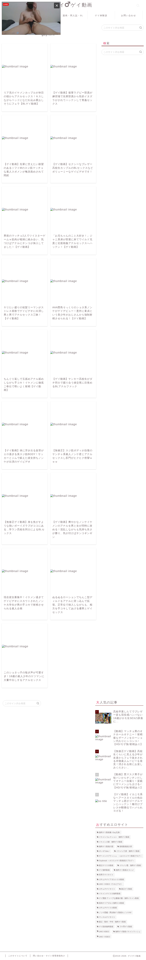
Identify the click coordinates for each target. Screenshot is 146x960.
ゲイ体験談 (101, 15)
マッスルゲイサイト (107, 917)
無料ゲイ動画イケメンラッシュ (127, 932)
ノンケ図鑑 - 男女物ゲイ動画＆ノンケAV (115, 912)
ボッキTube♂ (104, 851)
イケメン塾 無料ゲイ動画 (130, 865)
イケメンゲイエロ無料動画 (109, 894)
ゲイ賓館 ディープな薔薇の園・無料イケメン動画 (119, 898)
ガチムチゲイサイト (107, 889)
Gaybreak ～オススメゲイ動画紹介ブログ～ (116, 861)
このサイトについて (17, 956)
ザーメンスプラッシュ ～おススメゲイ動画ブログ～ (120, 856)
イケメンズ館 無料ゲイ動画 (110, 842)
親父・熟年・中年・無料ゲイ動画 (112, 922)
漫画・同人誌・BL (73, 15)
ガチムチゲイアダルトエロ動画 (111, 879)
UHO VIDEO (104, 932)
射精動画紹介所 (125, 846)
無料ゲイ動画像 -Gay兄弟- (109, 832)
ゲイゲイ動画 (73, 5)
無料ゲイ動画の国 (106, 846)
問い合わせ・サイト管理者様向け (49, 956)
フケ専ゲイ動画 (125, 927)
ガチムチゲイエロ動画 (108, 908)
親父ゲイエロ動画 (106, 865)
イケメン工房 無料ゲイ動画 (127, 851)
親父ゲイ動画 (126, 889)
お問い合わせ (128, 15)
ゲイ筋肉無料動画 (106, 927)
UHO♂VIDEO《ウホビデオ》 (110, 884)
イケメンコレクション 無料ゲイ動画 (114, 837)
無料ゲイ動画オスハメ (125, 870)
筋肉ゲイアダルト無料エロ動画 (111, 903)
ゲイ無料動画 (104, 870)
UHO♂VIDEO (104, 937)
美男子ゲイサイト (106, 875)
